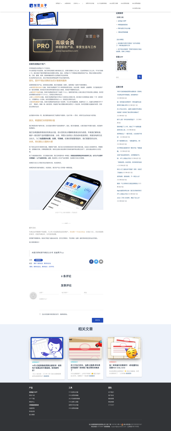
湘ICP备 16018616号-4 (113, 424)
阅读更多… (47, 376)
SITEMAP (111, 405)
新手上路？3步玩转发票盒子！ (126, 119)
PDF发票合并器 (136, 8)
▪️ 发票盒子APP (121, 21)
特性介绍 (32, 395)
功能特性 (32, 408)
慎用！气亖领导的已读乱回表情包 (127, 183)
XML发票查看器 (136, 3)
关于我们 (111, 392)
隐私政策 (111, 398)
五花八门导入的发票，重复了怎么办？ (129, 198)
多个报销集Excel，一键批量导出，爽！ (129, 141)
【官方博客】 (120, 39)
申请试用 (32, 411)
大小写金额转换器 (102, 3)
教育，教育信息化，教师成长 (39, 266)
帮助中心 (32, 402)
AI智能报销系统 (34, 405)
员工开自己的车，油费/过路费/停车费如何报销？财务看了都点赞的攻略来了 (85, 367)
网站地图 (111, 402)
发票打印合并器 (90, 3)
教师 (35, 263)
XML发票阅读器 (125, 3)
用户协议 (111, 395)
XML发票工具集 (114, 3)
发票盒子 (58, 3)
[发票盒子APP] (38, 5)
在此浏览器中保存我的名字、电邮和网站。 (55, 314)
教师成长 (40, 263)
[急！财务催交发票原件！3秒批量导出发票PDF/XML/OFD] (124, 348)
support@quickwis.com (118, 426)
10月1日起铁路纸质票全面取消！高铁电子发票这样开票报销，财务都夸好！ (46, 368)
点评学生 (51, 266)
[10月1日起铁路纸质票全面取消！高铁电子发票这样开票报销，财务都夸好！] (47, 348)
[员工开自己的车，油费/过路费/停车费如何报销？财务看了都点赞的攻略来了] (85, 348)
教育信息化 (47, 263)
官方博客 (32, 414)
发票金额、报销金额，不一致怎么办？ (129, 176)
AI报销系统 (68, 3)
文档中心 (76, 3)
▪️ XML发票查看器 (122, 32)
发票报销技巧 (38, 260)
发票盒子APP (33, 392)
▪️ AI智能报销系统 (122, 24)
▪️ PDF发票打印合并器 (123, 28)
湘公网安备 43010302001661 (132, 424)
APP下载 (32, 398)
